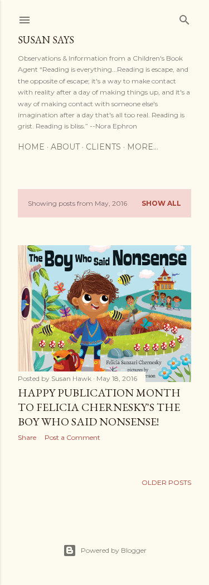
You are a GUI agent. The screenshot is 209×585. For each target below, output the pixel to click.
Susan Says (46, 39)
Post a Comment (72, 437)
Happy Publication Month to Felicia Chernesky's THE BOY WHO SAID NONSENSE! (99, 407)
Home (31, 147)
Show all (161, 203)
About (65, 147)
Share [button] (27, 437)
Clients (103, 147)
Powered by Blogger (114, 550)
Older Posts (166, 482)
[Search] (184, 17)
